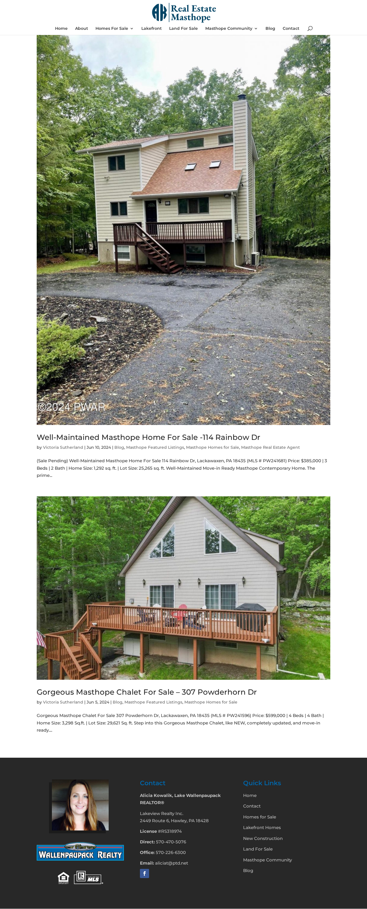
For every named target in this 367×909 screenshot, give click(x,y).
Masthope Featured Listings (155, 447)
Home (61, 28)
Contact (291, 28)
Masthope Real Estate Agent (270, 447)
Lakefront (151, 28)
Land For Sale (183, 28)
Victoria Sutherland (63, 447)
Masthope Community (228, 28)
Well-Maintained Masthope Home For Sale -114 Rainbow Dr (148, 437)
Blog (270, 28)
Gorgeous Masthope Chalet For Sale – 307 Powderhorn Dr (147, 692)
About (81, 28)
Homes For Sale (111, 28)
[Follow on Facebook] (144, 873)
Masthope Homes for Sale (212, 447)
